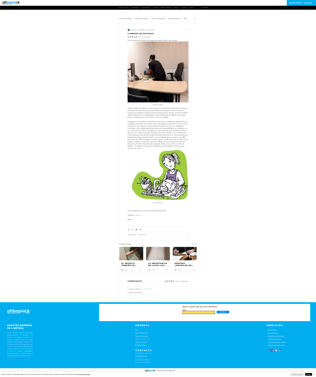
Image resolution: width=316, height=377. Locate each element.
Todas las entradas (125, 18)
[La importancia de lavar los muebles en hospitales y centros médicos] (158, 253)
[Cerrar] (314, 374)
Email (184, 310)
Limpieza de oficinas (141, 18)
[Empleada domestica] (131, 253)
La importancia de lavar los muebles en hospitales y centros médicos (157, 264)
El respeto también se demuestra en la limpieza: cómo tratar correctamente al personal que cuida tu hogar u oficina (131, 264)
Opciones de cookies (297, 374)
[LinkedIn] (279, 350)
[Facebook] (272, 350)
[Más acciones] (187, 30)
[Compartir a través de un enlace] (140, 229)
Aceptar (309, 374)
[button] (194, 18)
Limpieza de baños (174, 18)
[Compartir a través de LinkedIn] (136, 229)
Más (185, 18)
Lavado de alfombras (158, 18)
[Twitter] (276, 350)
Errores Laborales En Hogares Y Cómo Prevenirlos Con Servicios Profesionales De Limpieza (184, 264)
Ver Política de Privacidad (83, 374)
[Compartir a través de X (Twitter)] (132, 229)
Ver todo (194, 244)
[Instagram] (269, 350)
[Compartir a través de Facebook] (128, 229)
